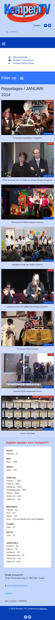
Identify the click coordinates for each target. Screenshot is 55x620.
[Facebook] (45, 25)
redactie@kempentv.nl (17, 586)
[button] (3, 44)
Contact (8, 593)
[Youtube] (49, 25)
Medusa (43, 609)
